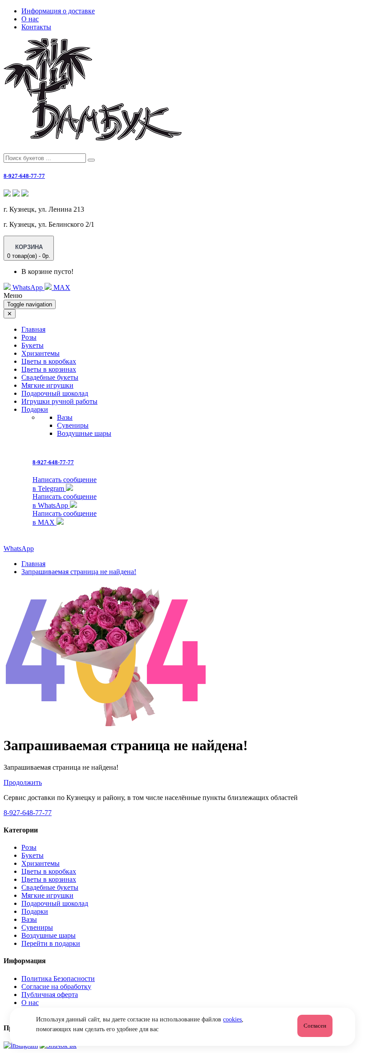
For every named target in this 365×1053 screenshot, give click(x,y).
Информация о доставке (58, 11)
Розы (28, 337)
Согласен (315, 1025)
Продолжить (23, 782)
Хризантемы (40, 353)
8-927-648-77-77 (24, 176)
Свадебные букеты (49, 377)
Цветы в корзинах (48, 369)
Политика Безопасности (58, 978)
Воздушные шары (84, 433)
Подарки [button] (34, 409)
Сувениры (73, 425)
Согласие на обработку (56, 986)
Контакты (36, 27)
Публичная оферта (49, 994)
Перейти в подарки (50, 943)
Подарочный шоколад (54, 393)
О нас (30, 19)
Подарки (34, 911)
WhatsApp (28, 287)
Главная (33, 329)
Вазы (65, 417)
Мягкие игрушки (47, 385)
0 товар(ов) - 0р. (28, 251)
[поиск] (91, 160)
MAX (61, 287)
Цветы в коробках (48, 361)
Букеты (32, 345)
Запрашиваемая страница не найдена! (78, 571)
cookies (232, 1019)
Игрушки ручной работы (59, 401)
